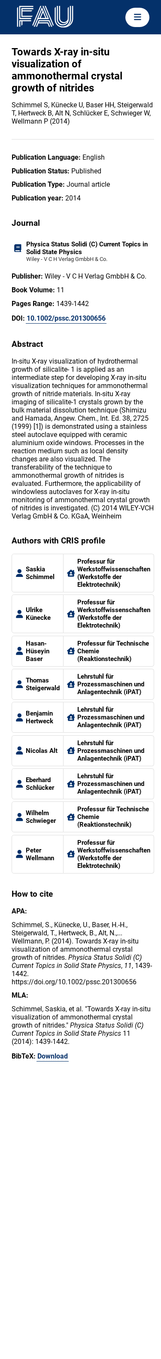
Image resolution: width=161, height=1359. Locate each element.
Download (52, 1056)
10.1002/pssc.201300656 (66, 318)
